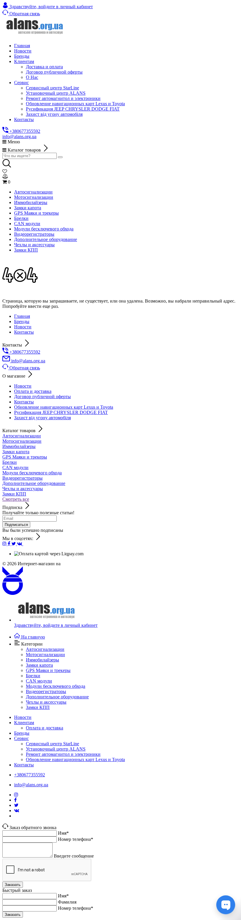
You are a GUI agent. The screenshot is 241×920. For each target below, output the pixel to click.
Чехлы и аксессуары (22, 488)
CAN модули (15, 467)
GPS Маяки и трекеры (24, 456)
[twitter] (14, 543)
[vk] (20, 543)
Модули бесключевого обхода (32, 472)
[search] (60, 157)
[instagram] (5, 543)
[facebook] (9, 543)
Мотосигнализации (21, 441)
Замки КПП (14, 493)
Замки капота (15, 451)
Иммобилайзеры (19, 446)
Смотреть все (15, 499)
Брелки (9, 462)
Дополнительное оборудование (33, 483)
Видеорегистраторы (22, 478)
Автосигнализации (21, 435)
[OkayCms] (12, 593)
